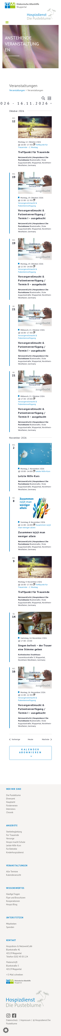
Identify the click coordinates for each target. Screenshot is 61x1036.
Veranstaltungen (17, 90)
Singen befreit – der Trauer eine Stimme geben (35, 647)
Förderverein (12, 805)
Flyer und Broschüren (15, 897)
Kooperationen (13, 901)
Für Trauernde (12, 835)
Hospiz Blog (11, 904)
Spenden (10, 927)
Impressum (25, 1020)
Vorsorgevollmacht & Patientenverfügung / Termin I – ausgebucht (32, 214)
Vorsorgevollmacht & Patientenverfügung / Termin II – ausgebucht (32, 280)
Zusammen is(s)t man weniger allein (31, 534)
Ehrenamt (10, 798)
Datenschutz (12, 1020)
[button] (6, 1030)
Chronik (9, 812)
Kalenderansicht (13, 875)
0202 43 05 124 (21, 956)
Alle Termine (12, 871)
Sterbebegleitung (14, 831)
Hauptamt (10, 802)
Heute (30, 739)
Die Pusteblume (13, 795)
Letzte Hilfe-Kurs (29, 476)
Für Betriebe (11, 849)
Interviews (10, 809)
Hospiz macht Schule (15, 842)
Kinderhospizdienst (15, 852)
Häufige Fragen (13, 894)
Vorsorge (10, 838)
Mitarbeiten (11, 923)
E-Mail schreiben (15, 974)
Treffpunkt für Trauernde (34, 152)
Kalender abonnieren (30, 751)
